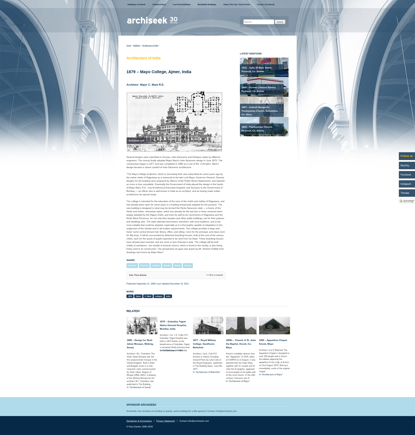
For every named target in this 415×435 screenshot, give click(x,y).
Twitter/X (144, 265)
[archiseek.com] (152, 23)
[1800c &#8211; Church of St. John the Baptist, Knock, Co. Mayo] (241, 333)
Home (128, 45)
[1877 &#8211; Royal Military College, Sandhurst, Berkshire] (208, 333)
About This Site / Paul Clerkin (236, 4)
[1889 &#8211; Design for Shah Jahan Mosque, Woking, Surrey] (142, 333)
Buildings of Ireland (136, 4)
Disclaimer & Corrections (139, 421)
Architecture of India (150, 45)
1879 (130, 296)
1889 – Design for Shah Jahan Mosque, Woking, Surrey (140, 344)
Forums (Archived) (265, 4)
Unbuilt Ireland (159, 4)
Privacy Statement (165, 421)
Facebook (132, 265)
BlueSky (167, 265)
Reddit (177, 265)
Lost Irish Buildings (181, 4)
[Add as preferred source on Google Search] (407, 202)
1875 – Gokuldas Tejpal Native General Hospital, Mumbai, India (173, 325)
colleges (158, 296)
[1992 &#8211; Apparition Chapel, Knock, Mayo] (274, 333)
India (168, 296)
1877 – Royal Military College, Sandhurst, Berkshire (204, 344)
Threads (187, 265)
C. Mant (148, 296)
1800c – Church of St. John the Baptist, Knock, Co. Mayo (241, 344)
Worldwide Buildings (207, 4)
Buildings (136, 45)
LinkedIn (156, 265)
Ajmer (138, 296)
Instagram (406, 183)
